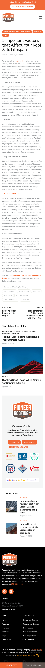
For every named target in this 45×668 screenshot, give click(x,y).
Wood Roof (25, 300)
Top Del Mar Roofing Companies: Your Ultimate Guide (20, 338)
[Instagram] (11, 591)
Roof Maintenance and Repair (17, 32)
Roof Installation (11, 194)
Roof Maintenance (10, 300)
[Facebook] (4, 591)
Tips (5, 35)
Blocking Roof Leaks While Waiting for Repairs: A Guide (21, 381)
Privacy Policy (36, 650)
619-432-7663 (17, 584)
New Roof (36, 291)
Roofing (37, 32)
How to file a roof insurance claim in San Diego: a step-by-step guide (29, 528)
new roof (19, 61)
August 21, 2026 (26, 516)
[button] (40, 17)
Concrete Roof (9, 291)
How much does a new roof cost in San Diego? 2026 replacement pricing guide (29, 507)
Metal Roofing (24, 291)
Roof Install (8, 295)
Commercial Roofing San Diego (15, 287)
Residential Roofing (11, 331)
